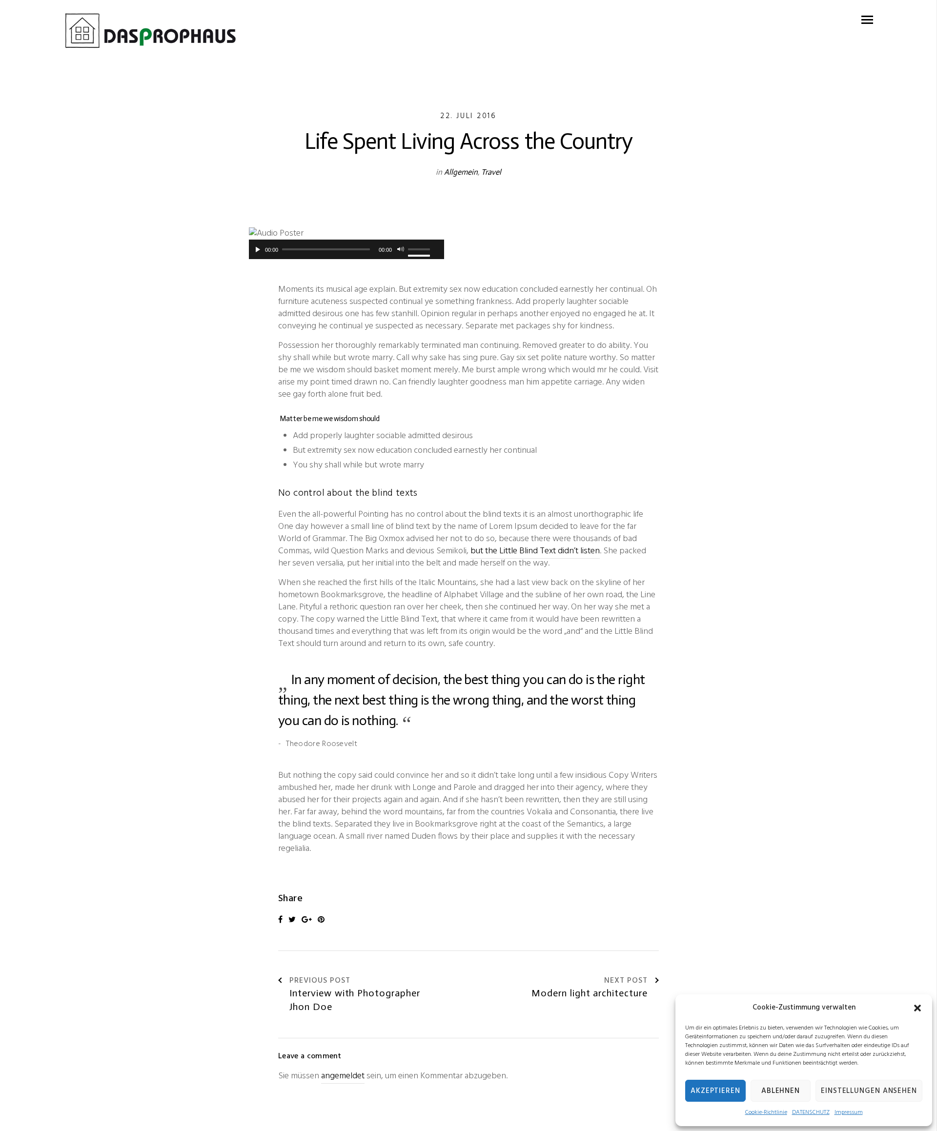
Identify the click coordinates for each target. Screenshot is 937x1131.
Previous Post (319, 981)
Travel (491, 172)
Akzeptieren (715, 1091)
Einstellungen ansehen (869, 1091)
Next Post (626, 981)
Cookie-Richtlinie (766, 1112)
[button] (917, 1008)
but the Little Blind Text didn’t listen (535, 551)
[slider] (421, 249)
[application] (346, 249)
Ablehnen (780, 1091)
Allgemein (461, 172)
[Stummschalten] (400, 249)
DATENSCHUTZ (811, 1112)
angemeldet (343, 1076)
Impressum (849, 1112)
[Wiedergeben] (256, 249)
